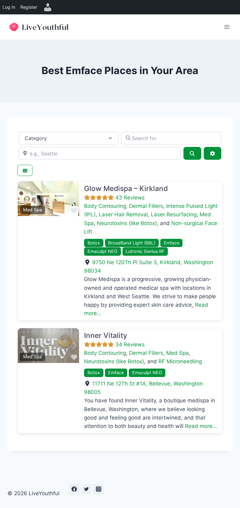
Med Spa (32, 209)
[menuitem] (48, 7)
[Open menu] (226, 27)
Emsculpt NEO (103, 251)
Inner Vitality (105, 335)
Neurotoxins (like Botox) (127, 223)
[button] (22, 198)
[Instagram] (98, 489)
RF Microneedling (180, 361)
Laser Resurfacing (174, 214)
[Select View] (25, 170)
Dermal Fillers (146, 206)
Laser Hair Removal (123, 214)
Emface (171, 242)
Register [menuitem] (28, 7)
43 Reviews (130, 197)
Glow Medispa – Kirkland (126, 188)
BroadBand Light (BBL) (131, 242)
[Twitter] (86, 489)
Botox (94, 242)
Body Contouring (105, 206)
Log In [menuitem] (8, 7)
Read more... (201, 426)
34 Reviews (130, 344)
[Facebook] (74, 489)
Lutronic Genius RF (145, 251)
